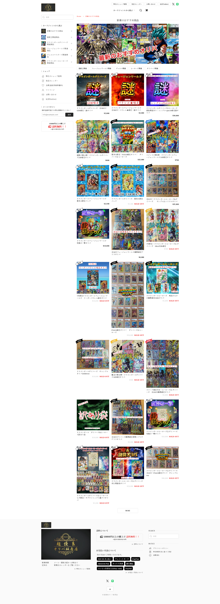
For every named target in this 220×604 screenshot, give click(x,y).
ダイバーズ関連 (152, 68)
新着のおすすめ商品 (55, 31)
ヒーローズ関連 (136, 68)
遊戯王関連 (83, 68)
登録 (69, 115)
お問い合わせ (150, 4)
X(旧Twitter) (164, 4)
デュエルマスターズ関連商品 (57, 56)
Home (79, 16)
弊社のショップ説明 (120, 4)
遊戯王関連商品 (53, 37)
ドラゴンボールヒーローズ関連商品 (57, 62)
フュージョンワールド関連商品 (57, 50)
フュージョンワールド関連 (101, 68)
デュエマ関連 (121, 68)
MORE (127, 511)
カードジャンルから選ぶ (123, 10)
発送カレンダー (137, 4)
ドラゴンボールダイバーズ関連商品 (57, 43)
